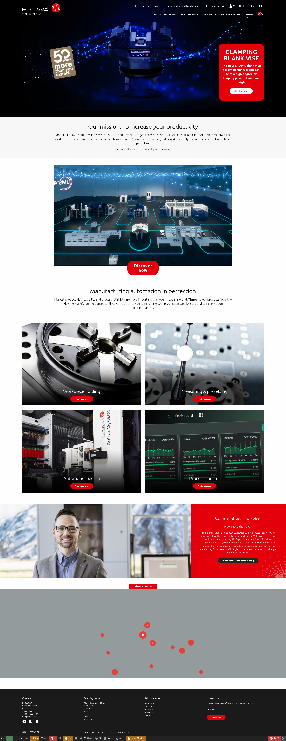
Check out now (241, 91)
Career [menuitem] (145, 6)
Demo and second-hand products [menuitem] (184, 6)
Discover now (143, 268)
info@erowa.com (29, 716)
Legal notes (89, 732)
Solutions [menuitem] (188, 14)
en (246, 6)
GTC (111, 732)
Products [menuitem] (209, 14)
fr (252, 6)
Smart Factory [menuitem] (165, 14)
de (240, 6)
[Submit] (261, 6)
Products (149, 709)
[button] (151, 666)
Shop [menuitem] (249, 14)
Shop (147, 715)
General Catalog (152, 712)
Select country (142, 586)
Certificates (150, 703)
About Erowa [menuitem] (231, 14)
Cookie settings (123, 732)
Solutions (149, 706)
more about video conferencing (238, 560)
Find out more (81, 399)
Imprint (101, 732)
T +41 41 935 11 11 (30, 714)
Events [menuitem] (133, 6)
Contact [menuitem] (158, 6)
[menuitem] (232, 6)
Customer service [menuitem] (215, 6)
